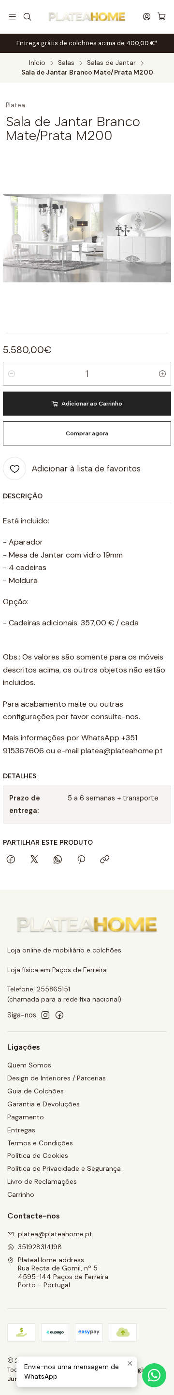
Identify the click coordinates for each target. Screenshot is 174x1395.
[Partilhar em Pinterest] (81, 860)
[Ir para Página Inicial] (87, 16)
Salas (66, 63)
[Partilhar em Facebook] (11, 860)
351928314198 (40, 1247)
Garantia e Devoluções (43, 1104)
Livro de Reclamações (42, 1181)
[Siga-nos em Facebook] (59, 1015)
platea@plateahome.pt (55, 1234)
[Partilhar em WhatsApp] (58, 860)
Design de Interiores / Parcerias (56, 1078)
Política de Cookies (37, 1155)
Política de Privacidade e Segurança (64, 1168)
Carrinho (20, 1194)
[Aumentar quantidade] (162, 373)
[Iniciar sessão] (146, 16)
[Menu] (12, 16)
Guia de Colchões (35, 1091)
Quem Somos (29, 1065)
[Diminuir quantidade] (11, 373)
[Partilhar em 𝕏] (34, 860)
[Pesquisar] (26, 16)
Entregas (21, 1130)
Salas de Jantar (111, 63)
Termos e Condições (40, 1143)
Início (37, 63)
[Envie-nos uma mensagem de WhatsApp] (154, 1375)
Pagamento (25, 1117)
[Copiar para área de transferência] (105, 860)
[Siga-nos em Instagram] (45, 1015)
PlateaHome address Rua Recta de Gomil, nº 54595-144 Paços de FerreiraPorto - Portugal (63, 1273)
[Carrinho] (161, 17)
